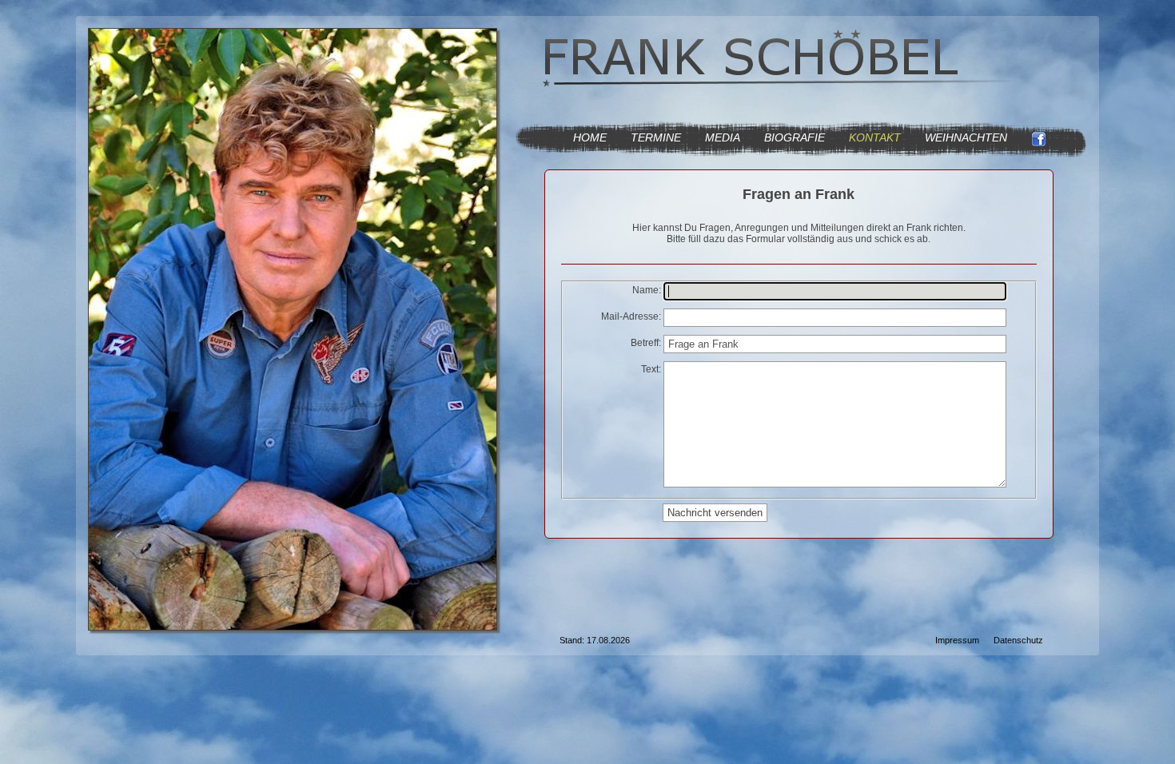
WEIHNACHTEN (966, 137)
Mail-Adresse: (631, 316)
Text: (651, 369)
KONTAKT (875, 137)
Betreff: (646, 342)
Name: (646, 290)
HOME (590, 137)
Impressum (957, 640)
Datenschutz (1018, 640)
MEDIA (722, 137)
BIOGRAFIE (794, 137)
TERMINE (656, 137)
